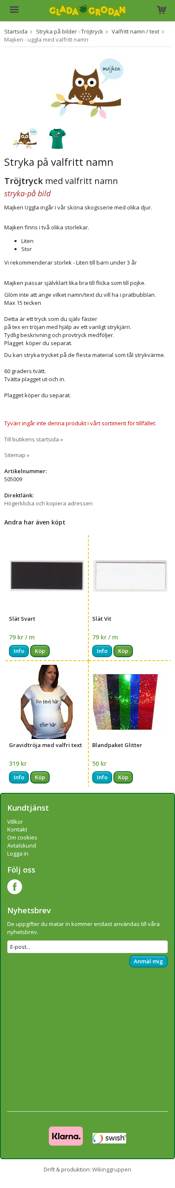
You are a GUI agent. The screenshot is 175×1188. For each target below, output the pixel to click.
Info (19, 651)
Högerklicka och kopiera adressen (48, 503)
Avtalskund (21, 845)
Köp (40, 651)
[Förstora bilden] (87, 88)
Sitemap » (16, 455)
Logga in (17, 853)
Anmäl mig (148, 961)
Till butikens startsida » (33, 439)
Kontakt (17, 829)
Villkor (15, 821)
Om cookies (22, 837)
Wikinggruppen (111, 1169)
